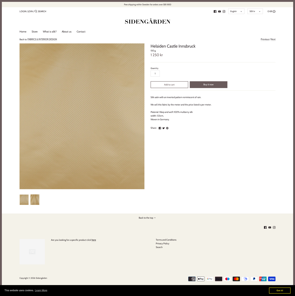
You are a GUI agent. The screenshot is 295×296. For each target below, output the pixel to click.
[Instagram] (224, 11)
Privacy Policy (162, 243)
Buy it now (208, 84)
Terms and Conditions (166, 239)
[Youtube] (219, 11)
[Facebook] (215, 11)
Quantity (154, 68)
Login (23, 11)
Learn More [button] (41, 290)
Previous (265, 39)
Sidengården (41, 278)
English (233, 11)
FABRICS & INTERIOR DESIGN (42, 39)
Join (30, 11)
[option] (24, 199)
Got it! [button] (280, 290)
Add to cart (169, 84)
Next (273, 39)
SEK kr (252, 11)
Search (159, 247)
